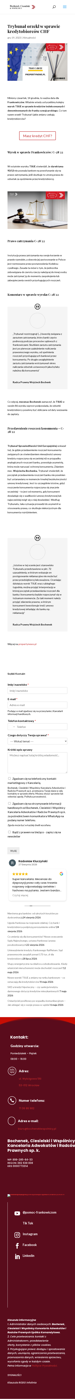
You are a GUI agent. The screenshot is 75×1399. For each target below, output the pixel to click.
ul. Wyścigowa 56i (30, 1078)
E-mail (12, 699)
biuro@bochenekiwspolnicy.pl (37, 1129)
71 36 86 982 (26, 1108)
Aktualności (29, 37)
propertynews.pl (27, 644)
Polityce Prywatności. (44, 1365)
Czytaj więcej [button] (20, 895)
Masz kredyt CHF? (37, 136)
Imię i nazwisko (18, 684)
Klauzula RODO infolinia (22, 1382)
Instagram (30, 1234)
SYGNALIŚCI (14, 1375)
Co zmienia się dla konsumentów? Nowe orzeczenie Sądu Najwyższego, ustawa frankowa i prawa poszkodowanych (35, 940)
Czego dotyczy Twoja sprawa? (28, 735)
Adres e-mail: (28, 1121)
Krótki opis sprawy (20, 749)
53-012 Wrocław (29, 1085)
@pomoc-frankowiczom (39, 1212)
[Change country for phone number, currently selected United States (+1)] (12, 726)
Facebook (30, 1245)
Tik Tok (28, 1223)
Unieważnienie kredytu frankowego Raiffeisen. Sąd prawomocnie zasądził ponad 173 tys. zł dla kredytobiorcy (35, 954)
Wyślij (13, 850)
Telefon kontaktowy (22, 720)
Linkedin (28, 1256)
